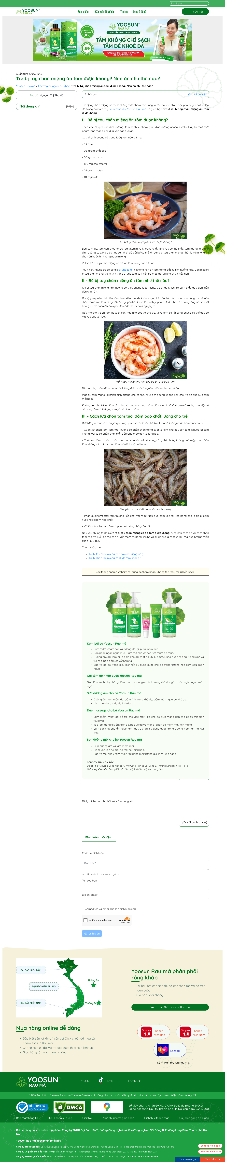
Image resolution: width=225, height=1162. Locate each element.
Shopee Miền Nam (211, 1151)
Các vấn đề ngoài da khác (54, 86)
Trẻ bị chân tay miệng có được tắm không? (115, 558)
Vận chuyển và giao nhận (118, 1118)
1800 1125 (195, 11)
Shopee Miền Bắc (210, 1145)
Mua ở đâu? (139, 11)
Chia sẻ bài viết (197, 94)
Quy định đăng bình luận (194, 1118)
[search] (207, 3)
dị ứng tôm (125, 269)
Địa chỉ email (90, 894)
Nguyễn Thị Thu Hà (51, 95)
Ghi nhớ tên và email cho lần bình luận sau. (110, 908)
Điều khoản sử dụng (60, 1118)
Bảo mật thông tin (27, 1118)
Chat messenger (188, 1159)
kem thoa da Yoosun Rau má (128, 109)
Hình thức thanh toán (156, 1118)
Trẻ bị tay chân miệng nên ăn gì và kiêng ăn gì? (117, 554)
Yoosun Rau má (25, 86)
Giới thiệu (87, 1118)
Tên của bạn (90, 880)
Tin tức (124, 11)
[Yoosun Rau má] (28, 11)
